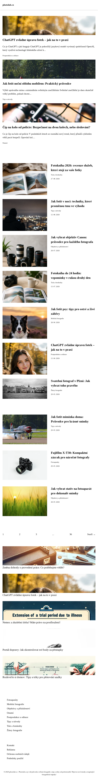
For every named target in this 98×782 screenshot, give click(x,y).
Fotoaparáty (55, 462)
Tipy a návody (8, 99)
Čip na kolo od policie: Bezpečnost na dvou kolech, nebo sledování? (46, 127)
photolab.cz (8, 5)
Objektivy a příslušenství (59, 247)
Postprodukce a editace (11, 56)
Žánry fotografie (56, 390)
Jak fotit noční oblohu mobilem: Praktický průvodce (37, 83)
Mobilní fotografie (57, 318)
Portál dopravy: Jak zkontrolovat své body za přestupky (33, 649)
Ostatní (5, 143)
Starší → (91, 534)
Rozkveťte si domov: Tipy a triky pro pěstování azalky (32, 677)
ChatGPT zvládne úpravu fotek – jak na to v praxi (35, 40)
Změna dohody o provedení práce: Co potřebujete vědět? (33, 567)
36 (71, 534)
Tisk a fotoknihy (56, 175)
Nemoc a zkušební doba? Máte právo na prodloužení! (31, 622)
